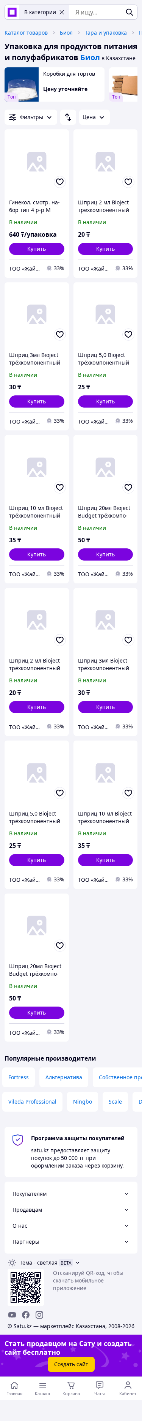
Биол (66, 32)
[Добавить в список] (60, 182)
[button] (36, 249)
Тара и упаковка (106, 32)
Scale (115, 1101)
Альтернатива (63, 1077)
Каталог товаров (26, 32)
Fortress (18, 1077)
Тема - (39, 1262)
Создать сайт (71, 1364)
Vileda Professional (32, 1101)
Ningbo (82, 1101)
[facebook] (25, 1314)
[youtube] (12, 1314)
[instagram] (39, 1314)
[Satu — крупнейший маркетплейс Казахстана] (12, 12)
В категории (40, 12)
